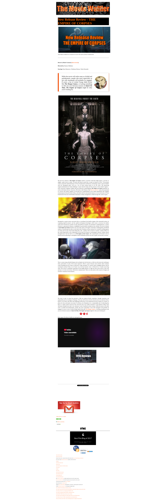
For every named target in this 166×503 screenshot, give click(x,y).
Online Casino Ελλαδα (59, 456)
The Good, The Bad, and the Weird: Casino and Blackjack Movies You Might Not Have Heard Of (69, 498)
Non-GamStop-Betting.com (59, 476)
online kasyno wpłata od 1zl (62, 486)
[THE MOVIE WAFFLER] (58, 419)
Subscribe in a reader (61, 416)
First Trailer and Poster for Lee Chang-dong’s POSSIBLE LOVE (64, 490)
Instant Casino (58, 464)
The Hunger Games (90, 309)
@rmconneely (75, 62)
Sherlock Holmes (94, 190)
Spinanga (57, 461)
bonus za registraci (67, 481)
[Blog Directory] (90, 451)
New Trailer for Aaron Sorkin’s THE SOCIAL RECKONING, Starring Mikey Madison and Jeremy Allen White (70, 489)
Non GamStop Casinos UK (59, 473)
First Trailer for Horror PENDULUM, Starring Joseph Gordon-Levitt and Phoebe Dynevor (68, 495)
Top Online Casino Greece (59, 462)
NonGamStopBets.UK (59, 475)
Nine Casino (57, 470)
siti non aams (58, 467)
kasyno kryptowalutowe (62, 484)
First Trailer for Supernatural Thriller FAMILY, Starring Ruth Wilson (65, 492)
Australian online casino (64, 459)
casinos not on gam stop (60, 478)
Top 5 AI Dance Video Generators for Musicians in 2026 (63, 487)
